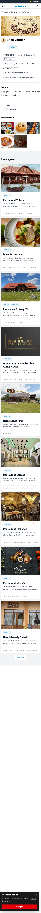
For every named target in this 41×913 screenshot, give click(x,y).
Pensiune (6, 304)
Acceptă (19, 907)
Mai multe (20, 657)
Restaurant (14, 12)
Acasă (6, 12)
